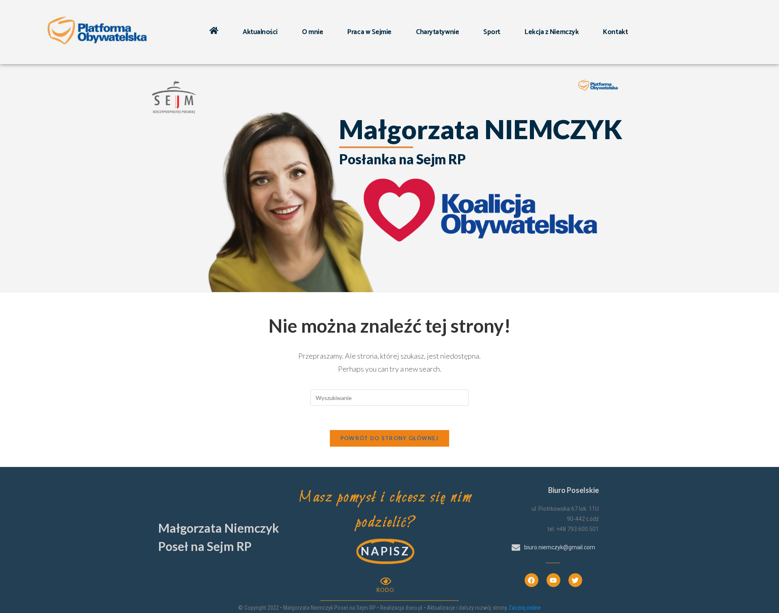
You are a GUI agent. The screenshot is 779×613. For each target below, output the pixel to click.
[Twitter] (575, 580)
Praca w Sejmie (369, 32)
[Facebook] (531, 580)
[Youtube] (553, 580)
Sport (491, 32)
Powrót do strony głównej (389, 438)
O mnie (312, 32)
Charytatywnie (437, 32)
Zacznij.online (524, 607)
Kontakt (615, 32)
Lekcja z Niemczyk (552, 32)
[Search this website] (389, 397)
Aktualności (260, 32)
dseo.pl (413, 607)
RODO (386, 590)
